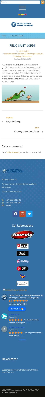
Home (4, 36)
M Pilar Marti (14, 314)
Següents (22, 339)
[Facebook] (15, 214)
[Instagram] (22, 214)
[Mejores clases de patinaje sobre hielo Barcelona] (15, 290)
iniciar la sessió (13, 152)
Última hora (27, 56)
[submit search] (42, 2)
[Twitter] (29, 214)
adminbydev (24, 51)
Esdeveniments (10, 54)
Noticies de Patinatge (26, 54)
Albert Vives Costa (16, 327)
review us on (15, 308)
